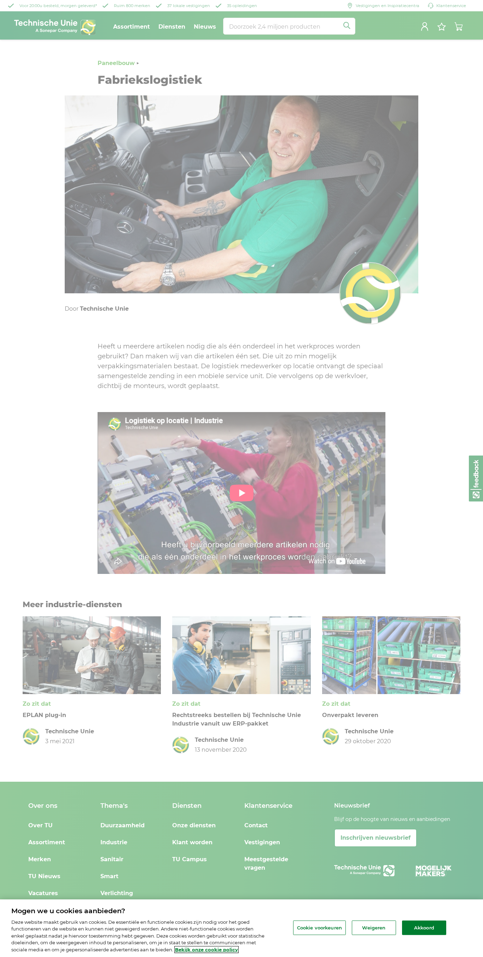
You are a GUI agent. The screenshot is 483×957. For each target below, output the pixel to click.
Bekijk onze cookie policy (206, 949)
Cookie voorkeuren (319, 927)
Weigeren (373, 927)
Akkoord (424, 927)
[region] (241, 928)
